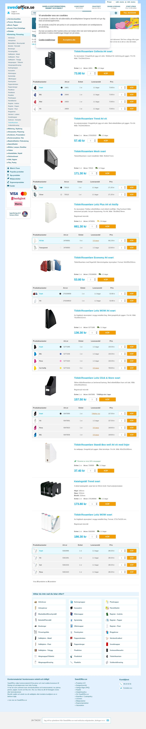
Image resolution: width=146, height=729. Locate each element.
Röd (40, 102)
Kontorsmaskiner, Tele (15, 138)
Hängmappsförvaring (14, 65)
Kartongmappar (13, 68)
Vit (40, 109)
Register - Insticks (13, 103)
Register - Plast (13, 109)
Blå (40, 94)
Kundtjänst (79, 7)
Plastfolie (11, 95)
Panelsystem (12, 81)
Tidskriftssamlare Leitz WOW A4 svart (95, 310)
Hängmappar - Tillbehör (15, 62)
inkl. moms (131, 2)
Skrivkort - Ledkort (13, 114)
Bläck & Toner (15, 168)
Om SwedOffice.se (82, 694)
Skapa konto (15, 13)
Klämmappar (12, 73)
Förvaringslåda (12, 51)
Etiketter (10, 31)
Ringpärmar (12, 111)
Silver (41, 194)
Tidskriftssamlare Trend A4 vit (90, 118)
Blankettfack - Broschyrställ (16, 43)
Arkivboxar (11, 38)
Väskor (10, 150)
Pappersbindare (13, 84)
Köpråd (78, 690)
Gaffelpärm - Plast (13, 57)
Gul (40, 565)
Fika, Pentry (11, 162)
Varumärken (80, 705)
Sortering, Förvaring (15, 34)
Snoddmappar (12, 117)
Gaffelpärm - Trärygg (14, 60)
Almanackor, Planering (15, 132)
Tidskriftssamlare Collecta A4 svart (93, 51)
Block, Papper (12, 25)
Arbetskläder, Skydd (14, 153)
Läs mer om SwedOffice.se (18, 700)
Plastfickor (11, 90)
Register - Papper (13, 106)
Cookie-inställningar (47, 40)
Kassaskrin (11, 70)
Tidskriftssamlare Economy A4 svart (94, 257)
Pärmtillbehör (12, 101)
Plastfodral (11, 92)
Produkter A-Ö (80, 683)
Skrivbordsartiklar (14, 19)
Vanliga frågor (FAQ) (82, 687)
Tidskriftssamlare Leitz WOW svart (93, 514)
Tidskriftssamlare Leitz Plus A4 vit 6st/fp (96, 204)
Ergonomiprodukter (17, 182)
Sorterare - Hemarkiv (14, 120)
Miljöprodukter (15, 179)
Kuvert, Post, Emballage (16, 28)
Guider (12, 186)
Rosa (41, 361)
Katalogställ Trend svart (87, 481)
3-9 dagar (96, 240)
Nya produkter (15, 175)
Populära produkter (17, 172)
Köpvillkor (79, 696)
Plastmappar (12, 98)
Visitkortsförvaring (13, 125)
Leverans (79, 698)
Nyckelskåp (11, 76)
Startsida (35, 31)
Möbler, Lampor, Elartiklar (16, 147)
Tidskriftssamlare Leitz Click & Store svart (97, 378)
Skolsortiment (12, 156)
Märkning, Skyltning (14, 129)
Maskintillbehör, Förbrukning (18, 141)
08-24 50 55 (127, 684)
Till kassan (130, 13)
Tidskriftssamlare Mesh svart (90, 151)
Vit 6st (41, 240)
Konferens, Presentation (16, 135)
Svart (41, 87)
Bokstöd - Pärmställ (14, 46)
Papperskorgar (12, 87)
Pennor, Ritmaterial (14, 22)
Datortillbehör (12, 144)
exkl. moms (120, 2)
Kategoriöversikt (81, 685)
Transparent (43, 248)
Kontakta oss (127, 688)
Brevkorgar (11, 49)
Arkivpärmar (12, 40)
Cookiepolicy (88, 696)
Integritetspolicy (81, 692)
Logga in (14, 11)
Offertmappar (12, 79)
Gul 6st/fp (42, 368)
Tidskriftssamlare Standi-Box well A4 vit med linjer (101, 444)
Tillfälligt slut (96, 413)
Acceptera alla (69, 40)
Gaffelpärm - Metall (14, 54)
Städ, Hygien (12, 159)
